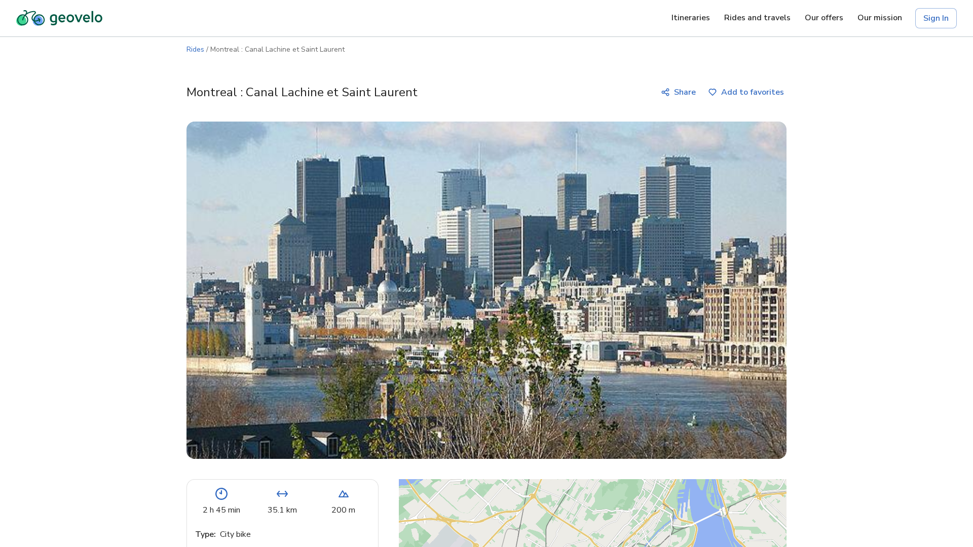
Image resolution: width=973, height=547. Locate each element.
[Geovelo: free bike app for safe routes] (59, 18)
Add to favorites (752, 92)
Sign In (936, 18)
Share (685, 92)
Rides (195, 49)
